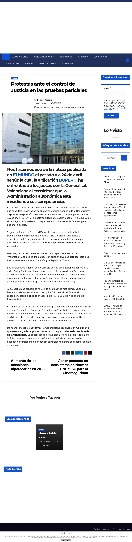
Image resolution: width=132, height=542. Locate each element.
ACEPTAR (66, 540)
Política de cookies (101, 529)
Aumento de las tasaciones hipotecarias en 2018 (27, 365)
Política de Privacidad (121, 529)
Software (67, 63)
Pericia (29, 63)
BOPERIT (68, 180)
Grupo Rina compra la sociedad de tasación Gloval (115, 179)
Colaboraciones (44, 57)
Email (107, 88)
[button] (122, 60)
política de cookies (63, 538)
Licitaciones (12, 63)
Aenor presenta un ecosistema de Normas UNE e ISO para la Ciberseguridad (69, 367)
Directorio (66, 57)
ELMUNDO (23, 174)
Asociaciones (20, 57)
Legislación (101, 57)
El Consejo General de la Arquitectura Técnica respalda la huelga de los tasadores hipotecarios (115, 210)
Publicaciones (47, 63)
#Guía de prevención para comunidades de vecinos (59, 107)
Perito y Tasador (44, 100)
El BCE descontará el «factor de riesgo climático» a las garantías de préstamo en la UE (115, 268)
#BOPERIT (56, 103)
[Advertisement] (66, 34)
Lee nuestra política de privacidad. (115, 109)
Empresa (83, 57)
